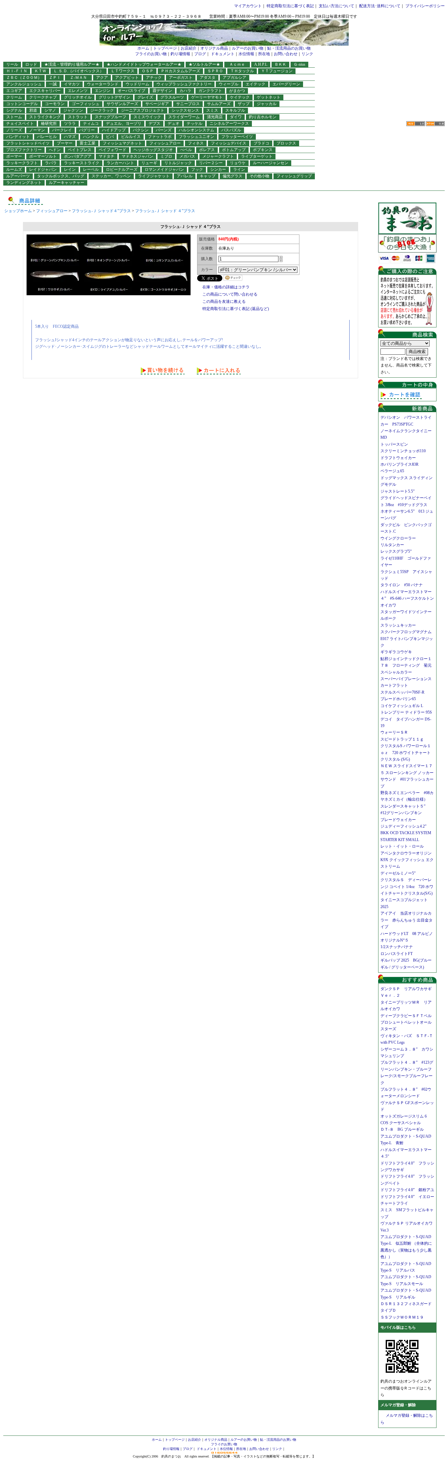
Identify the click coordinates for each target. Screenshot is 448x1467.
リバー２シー (211, 163)
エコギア (14, 90)
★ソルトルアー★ (204, 64)
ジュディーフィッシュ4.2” (403, 826)
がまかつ (237, 90)
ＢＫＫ (280, 64)
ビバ (110, 136)
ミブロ (166, 156)
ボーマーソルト (43, 156)
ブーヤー (64, 143)
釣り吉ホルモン (262, 117)
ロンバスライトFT (396, 953)
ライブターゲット (257, 156)
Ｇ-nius (299, 64)
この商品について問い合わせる (229, 294)
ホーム (143, 48)
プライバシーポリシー (425, 6)
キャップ (207, 176)
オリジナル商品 (214, 48)
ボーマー (14, 156)
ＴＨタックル (242, 71)
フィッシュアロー (165, 143)
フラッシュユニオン (196, 136)
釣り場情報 (180, 54)
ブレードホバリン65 (398, 699)
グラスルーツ (172, 97)
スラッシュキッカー (398, 625)
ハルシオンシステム (196, 130)
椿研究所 (49, 123)
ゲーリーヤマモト (207, 97)
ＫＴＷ (40, 71)
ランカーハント (120, 163)
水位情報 (246, 54)
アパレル (185, 176)
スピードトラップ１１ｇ (404, 739)
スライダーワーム (184, 117)
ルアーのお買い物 (247, 48)
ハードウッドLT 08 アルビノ (406, 933)
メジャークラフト (218, 156)
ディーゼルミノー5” (399, 873)
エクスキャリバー (45, 90)
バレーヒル (47, 136)
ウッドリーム (137, 84)
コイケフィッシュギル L (401, 705)
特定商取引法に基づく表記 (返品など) (235, 308)
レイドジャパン (43, 169)
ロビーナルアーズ (121, 169)
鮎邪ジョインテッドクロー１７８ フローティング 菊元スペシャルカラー (406, 665)
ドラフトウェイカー (398, 458)
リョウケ (238, 163)
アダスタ (207, 77)
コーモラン (55, 103)
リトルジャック (178, 163)
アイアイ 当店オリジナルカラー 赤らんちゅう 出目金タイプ (406, 920)
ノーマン (37, 130)
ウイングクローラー (398, 538)
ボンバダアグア (78, 156)
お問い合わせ (285, 54)
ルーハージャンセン (270, 163)
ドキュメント (222, 54)
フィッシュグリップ (294, 176)
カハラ (185, 90)
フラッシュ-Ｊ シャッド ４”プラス (165, 211)
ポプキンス (263, 149)
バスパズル (231, 130)
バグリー (87, 130)
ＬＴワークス (122, 71)
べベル (186, 149)
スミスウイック (147, 117)
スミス (212, 110)
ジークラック (102, 110)
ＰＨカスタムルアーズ (180, 71)
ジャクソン (73, 110)
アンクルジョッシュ (24, 84)
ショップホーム (18, 211)
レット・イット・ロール (402, 846)
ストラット (78, 117)
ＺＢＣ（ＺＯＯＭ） (24, 77)
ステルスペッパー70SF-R (402, 692)
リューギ (149, 163)
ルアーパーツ (18, 176)
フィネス (196, 143)
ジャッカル (266, 103)
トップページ (165, 48)
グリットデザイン (114, 97)
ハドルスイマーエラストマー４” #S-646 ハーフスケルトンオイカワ (407, 598)
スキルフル (235, 110)
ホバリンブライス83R (399, 464)
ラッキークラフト (22, 163)
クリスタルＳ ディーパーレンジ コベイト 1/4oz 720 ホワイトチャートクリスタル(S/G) (406, 887)
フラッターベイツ (237, 136)
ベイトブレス (80, 149)
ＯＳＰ (147, 71)
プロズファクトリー (24, 149)
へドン (55, 149)
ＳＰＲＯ (215, 71)
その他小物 (259, 176)
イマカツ (72, 84)
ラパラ (51, 163)
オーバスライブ (131, 90)
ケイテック (240, 97)
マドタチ (106, 156)
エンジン (103, 90)
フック (197, 169)
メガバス (187, 156)
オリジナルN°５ (394, 940)
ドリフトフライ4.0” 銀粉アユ (407, 1190)
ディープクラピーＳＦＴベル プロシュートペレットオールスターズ (408, 1022)
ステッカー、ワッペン (111, 176)
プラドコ (261, 143)
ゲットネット (268, 97)
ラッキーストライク (81, 163)
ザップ (244, 103)
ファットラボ (160, 136)
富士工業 (87, 143)
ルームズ (14, 169)
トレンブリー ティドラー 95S (406, 712)
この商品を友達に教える (224, 301)
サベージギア (157, 103)
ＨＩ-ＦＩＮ (16, 71)
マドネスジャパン (137, 156)
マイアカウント (248, 6)
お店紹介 (188, 48)
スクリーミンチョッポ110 (403, 451)
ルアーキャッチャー (66, 182)
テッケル (194, 123)
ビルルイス (131, 136)
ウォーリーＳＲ (396, 732)
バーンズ (164, 130)
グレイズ (145, 97)
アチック (154, 77)
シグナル (14, 110)
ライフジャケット (154, 176)
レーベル (91, 169)
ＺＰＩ (55, 77)
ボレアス (207, 149)
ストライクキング (45, 117)
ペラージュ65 (392, 471)
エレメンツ (78, 90)
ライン (239, 169)
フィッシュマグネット (122, 143)
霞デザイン (162, 90)
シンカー (218, 169)
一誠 (53, 84)
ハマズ (70, 136)
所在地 (264, 54)
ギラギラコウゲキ (398, 652)
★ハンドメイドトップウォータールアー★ (144, 64)
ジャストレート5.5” (397, 491)
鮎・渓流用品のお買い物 (289, 48)
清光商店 (215, 117)
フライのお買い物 (151, 54)
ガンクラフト (210, 90)
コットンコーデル (22, 103)
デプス (154, 123)
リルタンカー (392, 545)
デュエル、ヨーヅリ (123, 123)
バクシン (141, 130)
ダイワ (236, 117)
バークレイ (62, 130)
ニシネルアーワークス (229, 123)
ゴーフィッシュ (85, 103)
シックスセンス (185, 110)
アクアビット (127, 77)
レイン (70, 169)
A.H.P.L (260, 64)
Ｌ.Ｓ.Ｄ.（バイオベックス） (78, 71)
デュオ (173, 123)
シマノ (50, 110)
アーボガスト (181, 77)
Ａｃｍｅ (239, 64)
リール (12, 64)
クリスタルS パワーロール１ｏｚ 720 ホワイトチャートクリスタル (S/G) (405, 753)
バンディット (18, 136)
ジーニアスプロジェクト (142, 110)
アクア (102, 77)
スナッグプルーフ (110, 117)
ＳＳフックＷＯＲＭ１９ (402, 1317)
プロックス (286, 143)
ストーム (14, 117)
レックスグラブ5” (398, 551)
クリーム (14, 97)
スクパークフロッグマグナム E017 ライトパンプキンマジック (408, 639)
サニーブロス (188, 103)
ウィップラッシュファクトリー (184, 84)
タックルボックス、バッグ (60, 176)
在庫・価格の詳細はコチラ (226, 287)
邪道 (33, 110)
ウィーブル (228, 84)
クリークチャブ (43, 97)
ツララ (70, 123)
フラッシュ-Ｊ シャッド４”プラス (101, 211)
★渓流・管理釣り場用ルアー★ (71, 64)
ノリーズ (14, 130)
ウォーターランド (102, 84)
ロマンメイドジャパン (164, 169)
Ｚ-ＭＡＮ (80, 77)
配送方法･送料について (379, 6)
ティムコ (91, 123)
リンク (307, 54)
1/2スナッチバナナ (396, 947)
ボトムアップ (234, 149)
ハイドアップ (114, 130)
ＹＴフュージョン (277, 71)
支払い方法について (336, 6)
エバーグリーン (286, 84)
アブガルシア (234, 77)
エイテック (255, 84)
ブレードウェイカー (398, 819)
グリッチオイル (78, 97)
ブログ (200, 54)
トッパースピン (394, 444)
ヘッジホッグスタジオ (153, 149)
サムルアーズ (219, 103)
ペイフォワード (112, 149)
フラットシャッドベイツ (28, 143)
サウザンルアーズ (122, 103)
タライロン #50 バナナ (401, 585)
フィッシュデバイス (228, 143)
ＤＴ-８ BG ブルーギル (402, 1129)
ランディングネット (24, 182)
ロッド (31, 64)
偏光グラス (232, 176)
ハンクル (91, 136)
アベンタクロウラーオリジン (408, 853)
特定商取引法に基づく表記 (290, 6)
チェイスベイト (20, 123)
